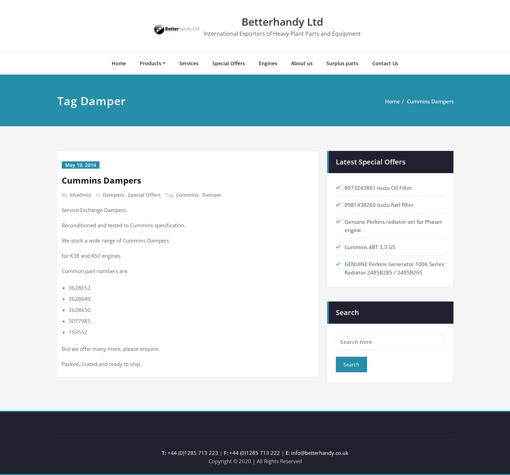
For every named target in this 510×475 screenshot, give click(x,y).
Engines (268, 63)
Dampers (113, 195)
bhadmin (80, 195)
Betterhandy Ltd (282, 22)
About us (302, 63)
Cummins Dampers (430, 101)
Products (150, 63)
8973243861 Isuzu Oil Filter (378, 187)
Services (188, 63)
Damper (211, 195)
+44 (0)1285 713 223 (193, 452)
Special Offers (228, 63)
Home (119, 63)
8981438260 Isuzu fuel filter (379, 204)
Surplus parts (342, 63)
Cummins (187, 195)
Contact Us (385, 63)
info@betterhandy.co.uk (319, 452)
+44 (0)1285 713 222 (254, 452)
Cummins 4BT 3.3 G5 (370, 247)
